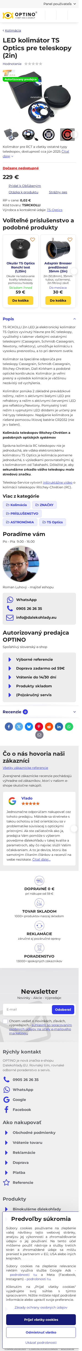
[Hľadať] (50, 15)
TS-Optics (54, 210)
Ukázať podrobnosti (41, 1343)
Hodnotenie (12, 64)
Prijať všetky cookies (41, 1320)
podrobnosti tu (23, 1275)
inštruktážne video (57, 482)
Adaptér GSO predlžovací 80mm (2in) (58, 267)
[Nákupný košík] (61, 15)
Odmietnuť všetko (41, 1332)
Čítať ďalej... (41, 859)
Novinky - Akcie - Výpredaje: (39, 998)
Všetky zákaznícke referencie (25, 768)
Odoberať (63, 1010)
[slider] (30, 803)
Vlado (26, 798)
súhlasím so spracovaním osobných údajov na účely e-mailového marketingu (40, 1029)
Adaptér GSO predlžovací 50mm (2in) (21, 267)
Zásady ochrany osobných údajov (41, 1307)
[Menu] (73, 15)
